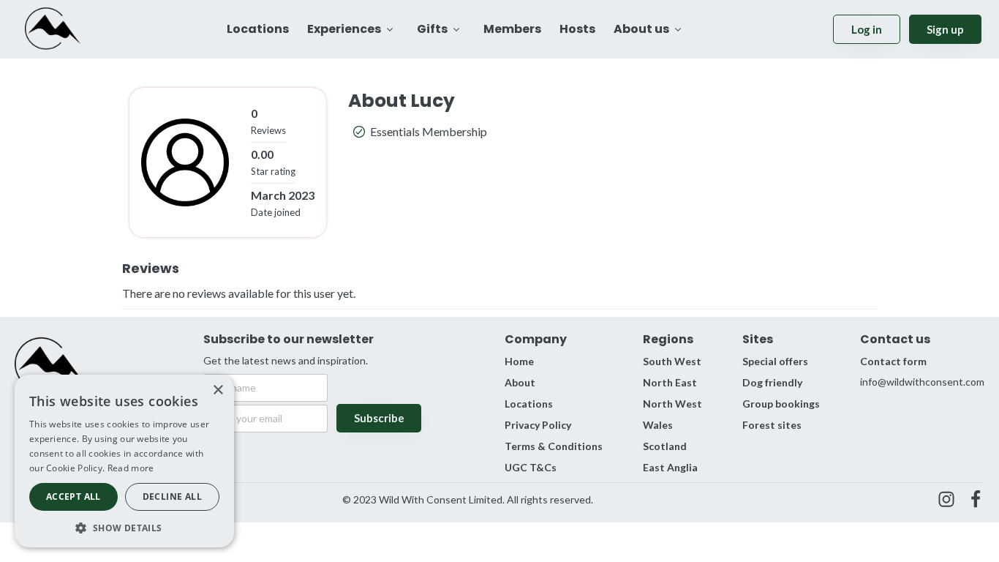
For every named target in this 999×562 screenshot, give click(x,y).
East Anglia (670, 467)
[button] (124, 526)
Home (519, 361)
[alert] (124, 461)
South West (672, 361)
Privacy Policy (538, 425)
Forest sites (772, 425)
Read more (131, 468)
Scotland (665, 446)
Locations (529, 403)
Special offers (775, 361)
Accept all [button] (73, 496)
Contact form (893, 361)
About (520, 382)
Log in (866, 29)
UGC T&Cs (531, 467)
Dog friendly (772, 382)
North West (672, 403)
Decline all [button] (172, 496)
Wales (658, 425)
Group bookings (781, 403)
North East (670, 382)
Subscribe (379, 417)
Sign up (945, 29)
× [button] (217, 390)
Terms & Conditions (554, 446)
